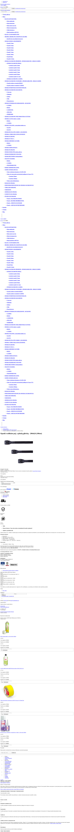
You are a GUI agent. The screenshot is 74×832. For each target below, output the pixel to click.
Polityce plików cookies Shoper (55, 823)
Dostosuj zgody (13, 791)
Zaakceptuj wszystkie (20, 791)
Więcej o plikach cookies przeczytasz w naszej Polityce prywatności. (12, 789)
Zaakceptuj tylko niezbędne (5, 791)
